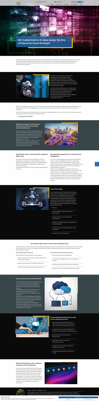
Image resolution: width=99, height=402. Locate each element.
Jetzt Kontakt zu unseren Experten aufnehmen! (20, 331)
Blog (81, 4)
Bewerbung (74, 1)
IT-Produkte (66, 4)
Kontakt (80, 1)
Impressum (39, 390)
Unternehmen (74, 4)
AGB (45, 390)
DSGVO (34, 390)
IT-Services (58, 4)
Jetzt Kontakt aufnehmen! (25, 116)
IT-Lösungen (51, 4)
